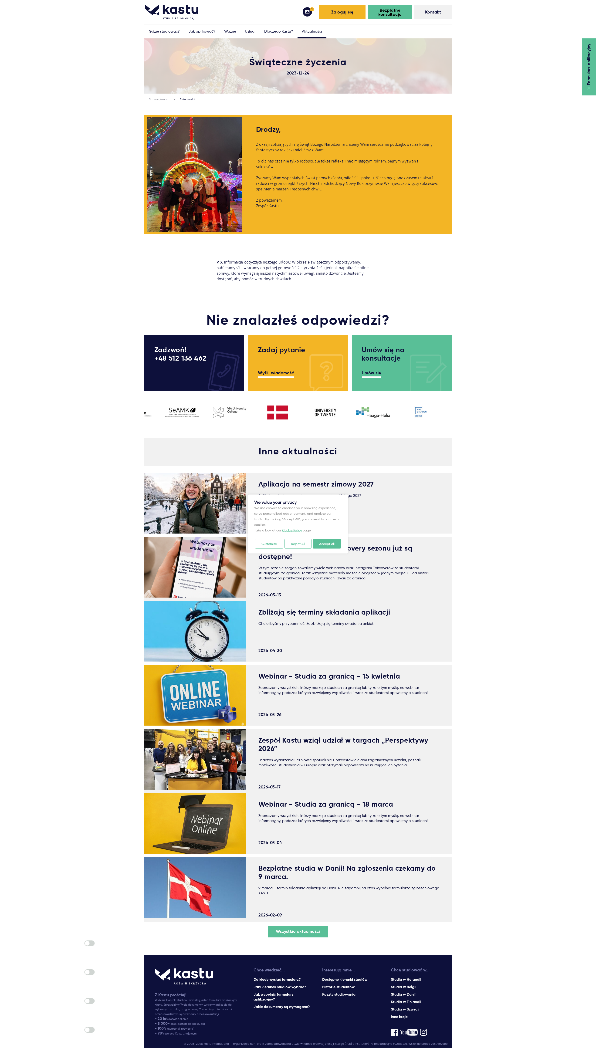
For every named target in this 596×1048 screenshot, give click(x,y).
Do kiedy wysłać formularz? (277, 979)
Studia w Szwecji (405, 1009)
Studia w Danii (403, 994)
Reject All (298, 544)
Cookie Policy (292, 530)
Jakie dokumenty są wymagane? (282, 1006)
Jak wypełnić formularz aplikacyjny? (274, 997)
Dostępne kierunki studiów (344, 979)
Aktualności (187, 99)
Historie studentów (338, 986)
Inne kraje (399, 1016)
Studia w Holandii (406, 979)
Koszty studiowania (339, 994)
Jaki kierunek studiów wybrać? (280, 986)
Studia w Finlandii (406, 1001)
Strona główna (158, 99)
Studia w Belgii (403, 986)
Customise (269, 544)
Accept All (327, 544)
